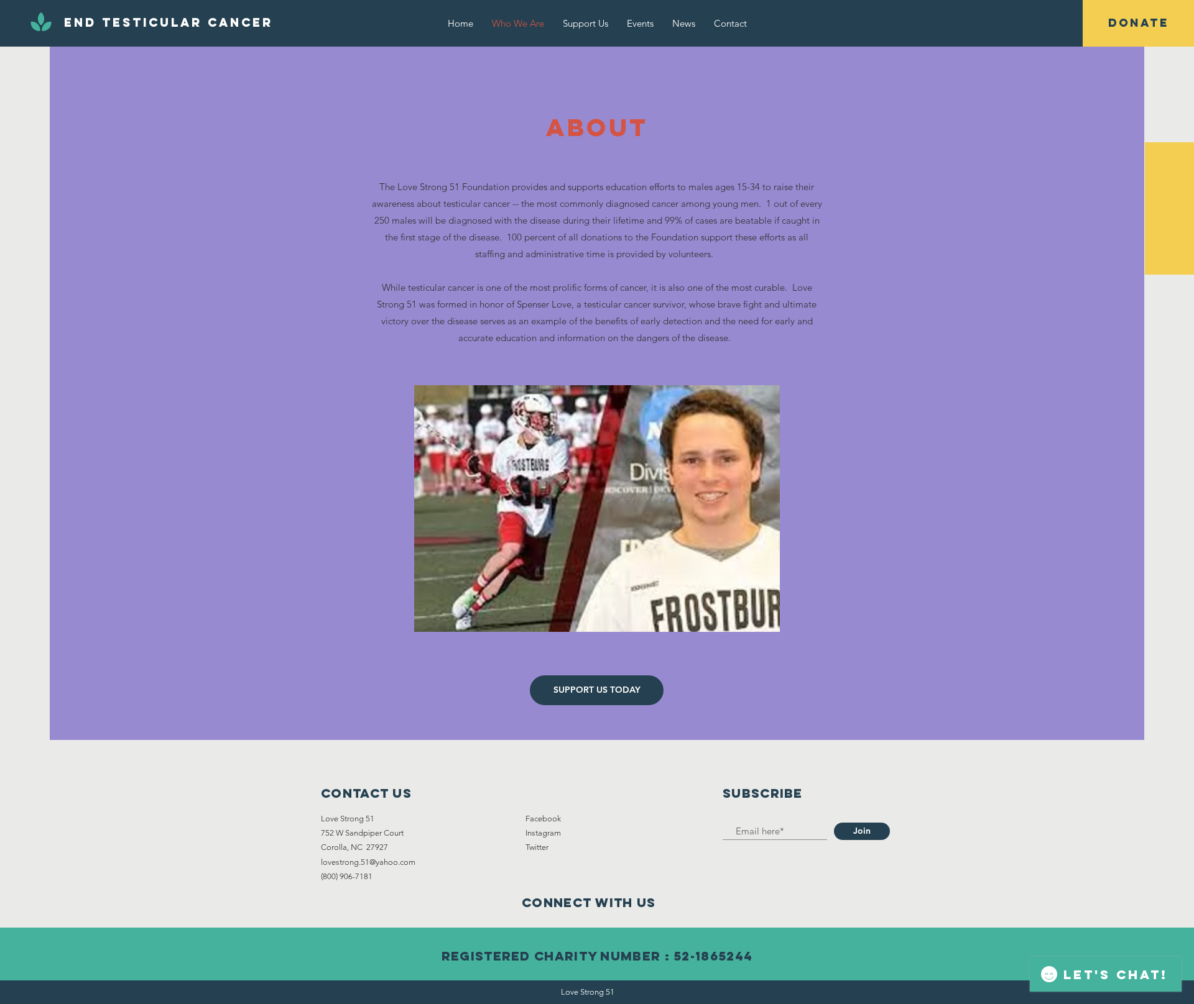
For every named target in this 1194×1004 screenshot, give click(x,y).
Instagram (543, 832)
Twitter (536, 847)
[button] (1138, 23)
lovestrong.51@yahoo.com (368, 862)
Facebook (543, 818)
